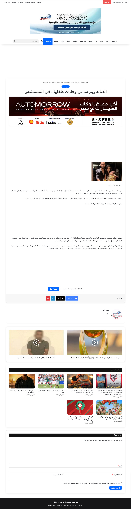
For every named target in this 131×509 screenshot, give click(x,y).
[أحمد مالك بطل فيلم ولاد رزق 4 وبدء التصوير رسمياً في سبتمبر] (22, 381)
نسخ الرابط (53, 289)
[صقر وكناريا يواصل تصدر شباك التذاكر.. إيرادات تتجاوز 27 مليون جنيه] (80, 381)
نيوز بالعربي (104, 310)
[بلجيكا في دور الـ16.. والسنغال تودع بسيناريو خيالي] (51, 381)
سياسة (56, 41)
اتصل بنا (20, 2)
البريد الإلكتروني (117, 474)
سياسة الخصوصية (30, 2)
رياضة (107, 41)
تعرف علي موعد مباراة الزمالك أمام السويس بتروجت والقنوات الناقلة (82, 2)
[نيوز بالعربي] (65, 21)
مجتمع (90, 41)
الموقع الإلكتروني (58, 474)
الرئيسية (39, 2)
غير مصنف (48, 41)
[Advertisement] (65, 60)
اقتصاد (69, 41)
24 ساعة (83, 41)
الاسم (120, 466)
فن (96, 41)
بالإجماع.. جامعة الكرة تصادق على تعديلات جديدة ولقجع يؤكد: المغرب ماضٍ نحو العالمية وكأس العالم (80, 418)
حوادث (75, 41)
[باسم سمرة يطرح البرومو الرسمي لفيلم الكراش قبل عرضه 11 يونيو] (109, 407)
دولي (101, 41)
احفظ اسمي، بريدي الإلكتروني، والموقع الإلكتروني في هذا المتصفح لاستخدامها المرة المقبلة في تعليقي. (91, 483)
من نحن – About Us (10, 2)
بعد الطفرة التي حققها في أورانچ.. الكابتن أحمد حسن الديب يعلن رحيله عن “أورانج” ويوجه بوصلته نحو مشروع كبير (110, 392)
